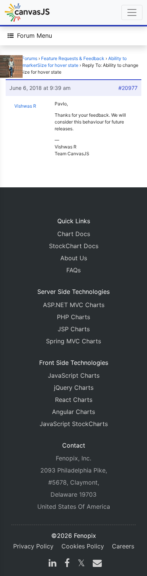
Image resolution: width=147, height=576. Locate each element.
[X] (81, 564)
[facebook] (67, 564)
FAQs (73, 270)
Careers (123, 546)
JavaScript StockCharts (74, 424)
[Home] (27, 12)
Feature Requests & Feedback (72, 58)
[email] (96, 564)
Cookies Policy (82, 546)
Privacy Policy (33, 546)
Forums (29, 58)
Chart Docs (73, 234)
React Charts (73, 399)
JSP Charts (74, 329)
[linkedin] (53, 564)
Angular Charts (73, 411)
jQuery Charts (73, 387)
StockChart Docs (73, 246)
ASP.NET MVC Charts (73, 305)
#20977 (128, 88)
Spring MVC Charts (73, 341)
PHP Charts (73, 317)
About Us (73, 258)
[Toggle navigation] (131, 12)
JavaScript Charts (74, 375)
